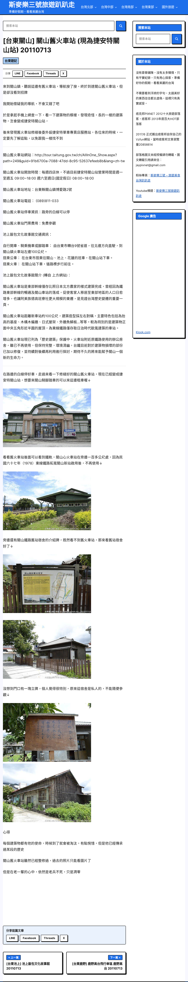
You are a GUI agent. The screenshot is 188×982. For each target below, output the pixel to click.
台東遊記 (11, 61)
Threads (51, 73)
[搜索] (121, 26)
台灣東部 (148, 7)
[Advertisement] (64, 900)
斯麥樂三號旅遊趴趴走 (42, 5)
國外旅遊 (168, 7)
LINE (17, 73)
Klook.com (143, 332)
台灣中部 (107, 7)
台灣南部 (127, 7)
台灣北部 (87, 7)
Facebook (33, 73)
